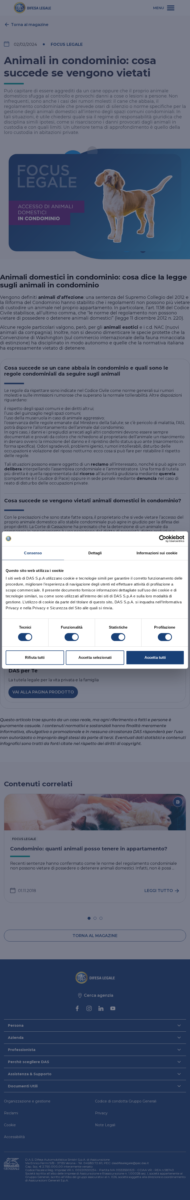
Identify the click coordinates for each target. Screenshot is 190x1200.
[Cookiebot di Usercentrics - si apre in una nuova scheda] (162, 538)
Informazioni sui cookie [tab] (157, 553)
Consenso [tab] (33, 553)
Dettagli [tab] (95, 553)
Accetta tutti (155, 657)
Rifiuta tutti (35, 657)
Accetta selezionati (95, 657)
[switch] (72, 637)
